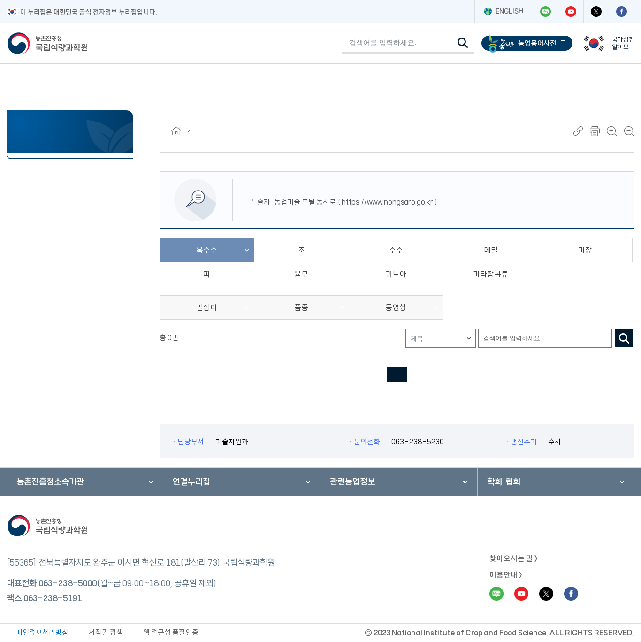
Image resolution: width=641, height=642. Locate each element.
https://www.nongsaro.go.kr (387, 202)
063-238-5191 (52, 598)
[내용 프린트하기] (595, 131)
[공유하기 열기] (578, 131)
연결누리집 (191, 482)
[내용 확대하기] (612, 131)
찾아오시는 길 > (513, 558)
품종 (301, 307)
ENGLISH (509, 11)
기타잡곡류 (490, 274)
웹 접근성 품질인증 (170, 632)
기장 (585, 250)
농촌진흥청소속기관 (50, 482)
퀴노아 (395, 274)
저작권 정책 (106, 632)
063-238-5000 (67, 583)
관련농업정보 (352, 482)
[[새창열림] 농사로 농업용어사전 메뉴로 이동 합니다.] (526, 43)
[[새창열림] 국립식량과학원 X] (596, 11)
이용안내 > (505, 575)
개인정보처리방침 (42, 632)
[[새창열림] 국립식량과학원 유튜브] (570, 11)
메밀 (491, 250)
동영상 (395, 307)
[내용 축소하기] (629, 131)
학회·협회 (503, 482)
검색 (623, 338)
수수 (396, 250)
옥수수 (206, 250)
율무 (301, 274)
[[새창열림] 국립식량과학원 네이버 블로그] (545, 11)
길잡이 (206, 307)
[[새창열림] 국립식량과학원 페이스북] (621, 11)
